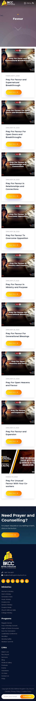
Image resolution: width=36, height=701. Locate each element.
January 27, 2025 (12, 281)
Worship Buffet (6, 639)
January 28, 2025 (12, 231)
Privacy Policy (15, 691)
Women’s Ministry (7, 591)
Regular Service (6, 623)
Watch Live (5, 652)
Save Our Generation (8, 631)
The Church (5, 654)
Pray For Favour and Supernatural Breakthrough (16, 82)
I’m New (4, 673)
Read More (12, 92)
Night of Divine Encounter (10, 628)
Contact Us (5, 676)
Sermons (4, 657)
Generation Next (6, 597)
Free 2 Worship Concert (9, 625)
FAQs (3, 678)
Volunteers (5, 670)
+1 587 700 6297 (8, 572)
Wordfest (4, 636)
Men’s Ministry (6, 594)
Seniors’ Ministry (6, 605)
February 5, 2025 (13, 76)
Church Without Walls (8, 610)
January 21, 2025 (12, 428)
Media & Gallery (6, 662)
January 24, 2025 (12, 379)
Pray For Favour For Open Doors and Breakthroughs (16, 134)
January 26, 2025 (12, 330)
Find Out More (8, 535)
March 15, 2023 (12, 477)
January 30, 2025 (12, 128)
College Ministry (6, 613)
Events (3, 668)
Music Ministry (6, 599)
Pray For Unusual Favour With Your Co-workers (17, 483)
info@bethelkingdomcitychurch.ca (14, 575)
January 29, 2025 (12, 180)
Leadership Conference (9, 633)
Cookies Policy (26, 691)
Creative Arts (5, 602)
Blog (3, 660)
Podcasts (4, 665)
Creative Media (6, 607)
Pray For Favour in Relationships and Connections (15, 186)
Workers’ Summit (7, 641)
